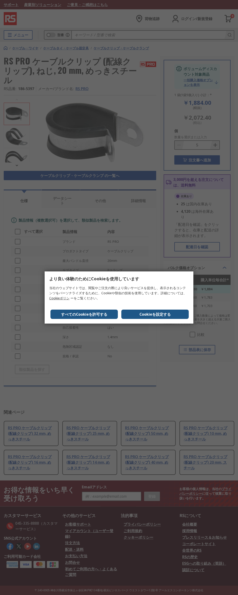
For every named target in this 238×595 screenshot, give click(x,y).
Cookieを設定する (155, 314)
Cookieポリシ (59, 298)
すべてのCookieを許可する (84, 314)
